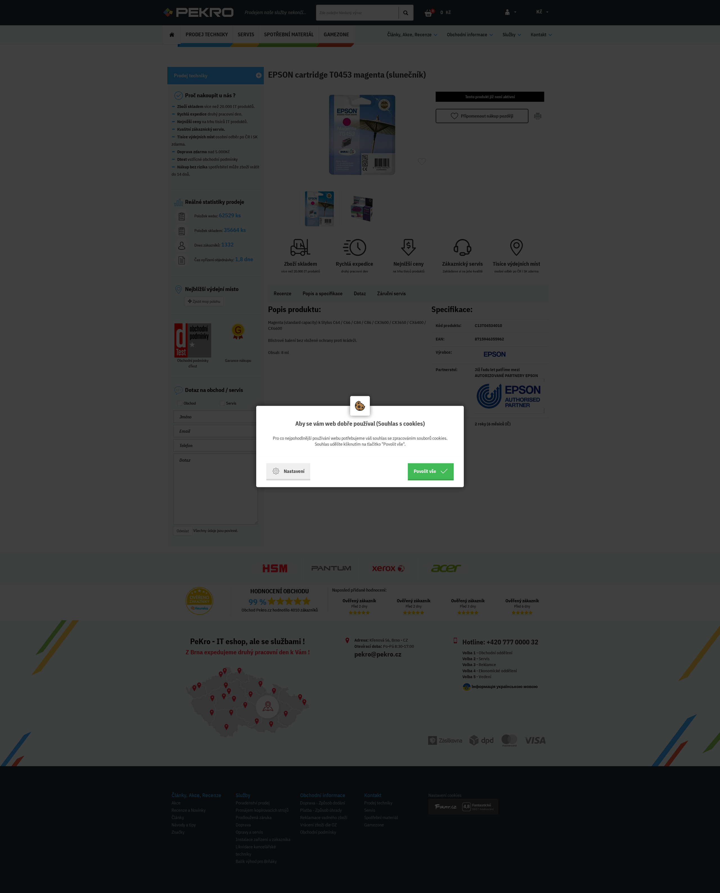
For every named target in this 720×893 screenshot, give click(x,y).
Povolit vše (425, 471)
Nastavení (294, 471)
